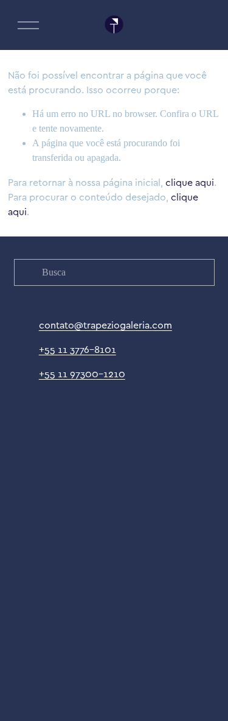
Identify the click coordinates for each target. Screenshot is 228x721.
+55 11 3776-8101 (77, 349)
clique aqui (189, 182)
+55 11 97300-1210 (82, 373)
